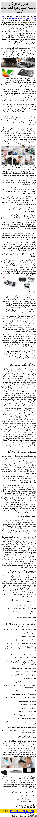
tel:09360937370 (22, 811)
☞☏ (18, 811)
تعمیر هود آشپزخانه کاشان (17, 18)
